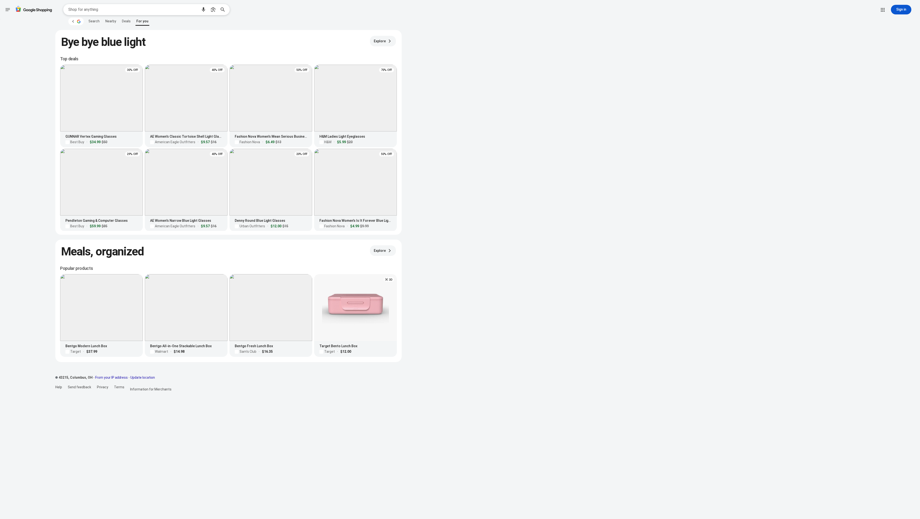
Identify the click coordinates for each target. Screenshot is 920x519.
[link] (94, 21)
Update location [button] (142, 377)
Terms (119, 387)
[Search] (224, 9)
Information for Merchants (150, 389)
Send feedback (79, 387)
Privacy (102, 387)
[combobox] (133, 9)
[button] (203, 9)
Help (58, 387)
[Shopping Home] (33, 9)
